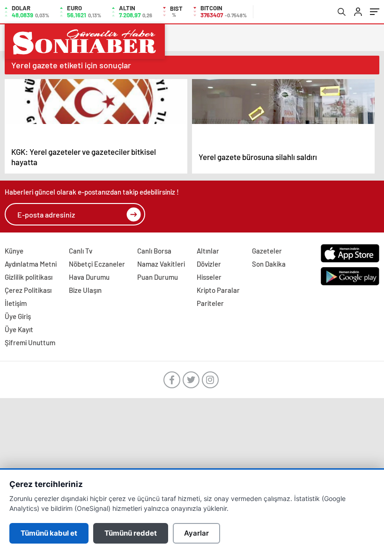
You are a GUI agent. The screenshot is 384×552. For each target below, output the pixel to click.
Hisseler (209, 277)
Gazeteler (267, 251)
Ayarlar (196, 533)
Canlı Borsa (154, 251)
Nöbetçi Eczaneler (97, 264)
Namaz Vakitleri (161, 264)
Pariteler (210, 303)
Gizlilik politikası (28, 277)
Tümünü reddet (130, 533)
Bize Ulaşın (85, 290)
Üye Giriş (18, 316)
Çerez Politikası (28, 290)
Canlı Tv (80, 251)
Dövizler (209, 264)
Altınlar (208, 251)
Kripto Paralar (218, 290)
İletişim (16, 303)
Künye (14, 251)
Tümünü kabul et (49, 533)
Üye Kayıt (19, 329)
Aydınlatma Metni (31, 264)
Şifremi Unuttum (30, 342)
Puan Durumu (157, 277)
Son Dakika (269, 264)
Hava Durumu (89, 277)
